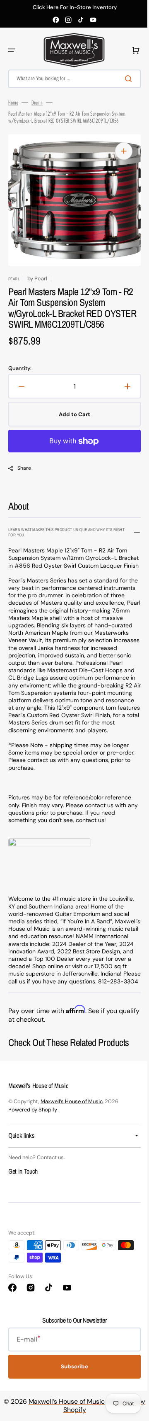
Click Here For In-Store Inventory (75, 7)
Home (13, 102)
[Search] (124, 79)
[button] (11, 50)
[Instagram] (68, 19)
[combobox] (71, 79)
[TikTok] (80, 19)
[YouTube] (93, 19)
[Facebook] (56, 19)
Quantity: (19, 379)
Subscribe (71, 1407)
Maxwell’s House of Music (72, 1142)
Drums (37, 102)
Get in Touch (23, 1211)
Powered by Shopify (32, 1150)
